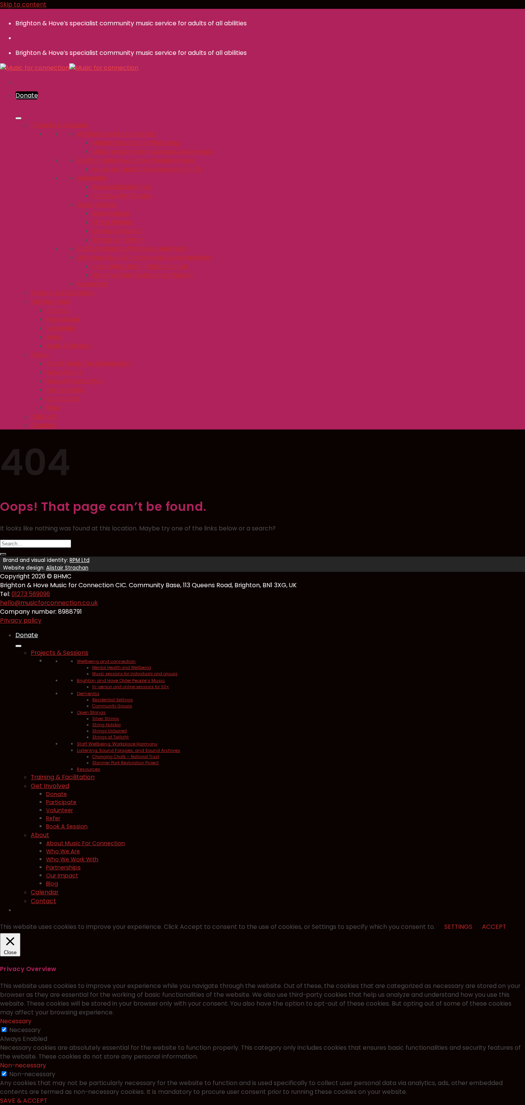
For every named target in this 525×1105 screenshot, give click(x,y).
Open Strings (96, 204)
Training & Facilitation (63, 293)
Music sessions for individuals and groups (152, 151)
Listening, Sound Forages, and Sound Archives (144, 257)
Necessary (25, 1030)
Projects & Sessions (59, 125)
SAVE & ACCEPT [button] (23, 1101)
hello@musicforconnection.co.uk (49, 603)
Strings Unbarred (117, 231)
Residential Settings (121, 187)
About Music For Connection (88, 363)
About (40, 354)
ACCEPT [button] (494, 927)
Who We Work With (74, 381)
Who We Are (64, 372)
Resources (92, 284)
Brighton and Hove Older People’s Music (136, 160)
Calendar (44, 416)
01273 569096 (31, 594)
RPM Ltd (80, 560)
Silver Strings (111, 213)
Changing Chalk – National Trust (140, 266)
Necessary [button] (16, 1021)
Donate (57, 310)
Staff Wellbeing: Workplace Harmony (132, 248)
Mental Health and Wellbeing (135, 143)
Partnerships (65, 390)
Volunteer (61, 328)
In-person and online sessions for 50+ (148, 169)
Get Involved (50, 301)
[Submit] (3, 554)
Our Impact (63, 399)
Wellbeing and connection (116, 134)
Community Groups (121, 196)
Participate (63, 319)
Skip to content (23, 4)
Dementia (92, 178)
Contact (43, 425)
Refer (54, 337)
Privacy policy (21, 620)
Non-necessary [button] (23, 1065)
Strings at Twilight (118, 240)
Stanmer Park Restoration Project (142, 275)
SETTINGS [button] (458, 927)
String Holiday (112, 222)
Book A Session (68, 346)
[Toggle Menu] (18, 118)
